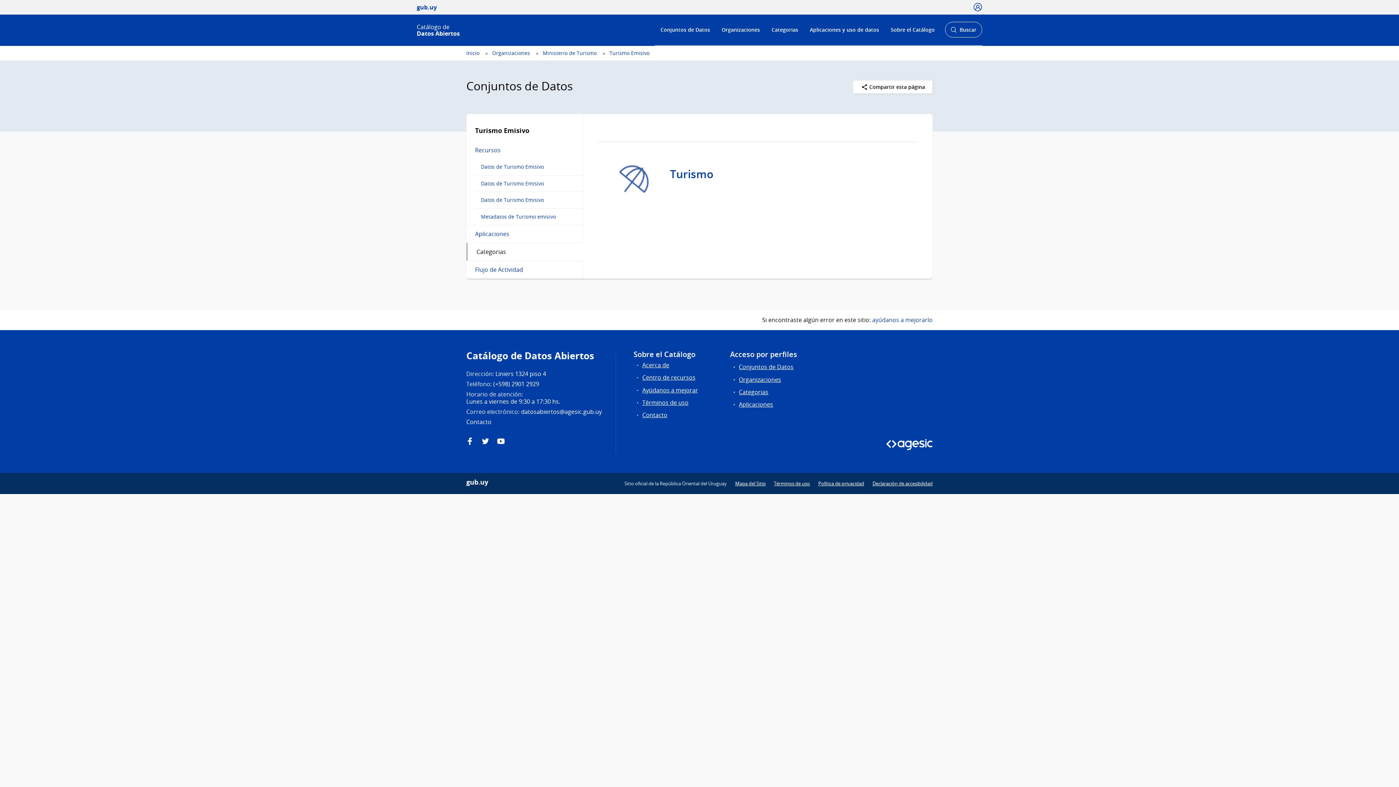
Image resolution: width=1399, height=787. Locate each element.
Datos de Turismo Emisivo (512, 167)
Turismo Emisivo (630, 53)
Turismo (691, 174)
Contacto (654, 415)
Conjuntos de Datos (685, 29)
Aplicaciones (492, 234)
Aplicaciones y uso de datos (844, 29)
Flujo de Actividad (499, 270)
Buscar (963, 32)
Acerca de (655, 365)
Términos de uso (665, 403)
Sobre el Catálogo (913, 29)
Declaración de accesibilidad (903, 483)
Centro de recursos (668, 377)
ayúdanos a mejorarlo (902, 320)
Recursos (488, 150)
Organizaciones (741, 29)
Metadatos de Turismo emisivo (518, 217)
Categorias (785, 29)
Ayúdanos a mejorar (670, 390)
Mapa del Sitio (750, 483)
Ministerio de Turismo (570, 53)
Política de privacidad (841, 483)
